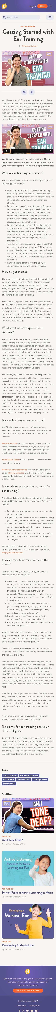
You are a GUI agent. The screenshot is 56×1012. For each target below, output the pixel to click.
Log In (32, 6)
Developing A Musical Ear (18, 945)
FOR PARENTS (7, 889)
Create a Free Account (28, 990)
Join (42, 6)
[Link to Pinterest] (24, 92)
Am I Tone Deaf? (12, 839)
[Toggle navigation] (51, 6)
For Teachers (23, 779)
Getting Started (40, 779)
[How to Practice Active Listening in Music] (28, 868)
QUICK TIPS (6, 836)
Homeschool (9, 783)
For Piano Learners (29, 775)
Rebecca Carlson (29, 46)
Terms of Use (21, 1006)
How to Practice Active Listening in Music (27, 892)
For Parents (8, 779)
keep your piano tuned (12, 552)
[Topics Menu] (50, 17)
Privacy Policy (34, 1006)
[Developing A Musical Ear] (28, 920)
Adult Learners (10, 775)
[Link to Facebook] (32, 92)
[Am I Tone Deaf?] (28, 815)
